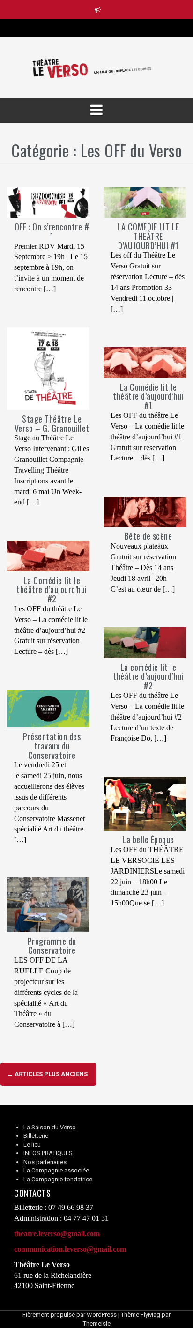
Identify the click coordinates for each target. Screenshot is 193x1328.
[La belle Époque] (145, 803)
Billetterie (35, 1135)
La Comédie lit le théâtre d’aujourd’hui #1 (148, 396)
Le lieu (32, 1144)
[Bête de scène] (145, 511)
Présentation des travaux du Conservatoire (52, 745)
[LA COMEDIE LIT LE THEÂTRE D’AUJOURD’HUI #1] (145, 202)
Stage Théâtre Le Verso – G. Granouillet (52, 423)
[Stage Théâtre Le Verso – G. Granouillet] (48, 367)
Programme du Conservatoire (52, 946)
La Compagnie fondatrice (57, 1179)
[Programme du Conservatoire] (48, 904)
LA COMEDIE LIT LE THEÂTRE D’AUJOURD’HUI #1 (148, 236)
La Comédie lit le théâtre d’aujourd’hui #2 (51, 589)
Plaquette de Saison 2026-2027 (104, 28)
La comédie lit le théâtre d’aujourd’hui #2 (148, 676)
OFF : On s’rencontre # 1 (52, 231)
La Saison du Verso (49, 1127)
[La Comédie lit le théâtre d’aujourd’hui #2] (48, 555)
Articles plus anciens (47, 1073)
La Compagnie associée (56, 1170)
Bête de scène (148, 536)
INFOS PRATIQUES (48, 1153)
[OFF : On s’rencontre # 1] (48, 202)
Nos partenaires (45, 1161)
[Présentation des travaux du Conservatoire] (48, 708)
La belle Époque (148, 839)
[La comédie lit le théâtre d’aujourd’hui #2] (145, 641)
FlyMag (150, 1314)
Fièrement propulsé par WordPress (69, 1314)
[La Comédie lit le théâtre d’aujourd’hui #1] (145, 361)
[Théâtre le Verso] (96, 67)
